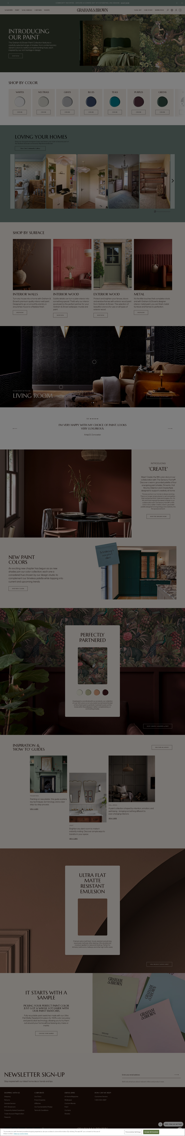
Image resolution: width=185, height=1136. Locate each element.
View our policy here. (20, 1134)
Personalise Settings (133, 1132)
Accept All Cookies (151, 1132)
